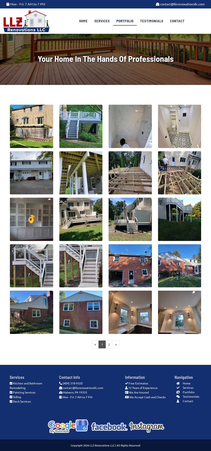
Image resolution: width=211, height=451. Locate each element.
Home (83, 21)
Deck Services (22, 401)
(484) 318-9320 (72, 383)
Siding (17, 397)
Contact (177, 21)
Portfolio (125, 21)
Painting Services (24, 392)
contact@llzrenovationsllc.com (182, 4)
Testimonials (151, 21)
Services (102, 21)
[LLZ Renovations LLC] (26, 21)
